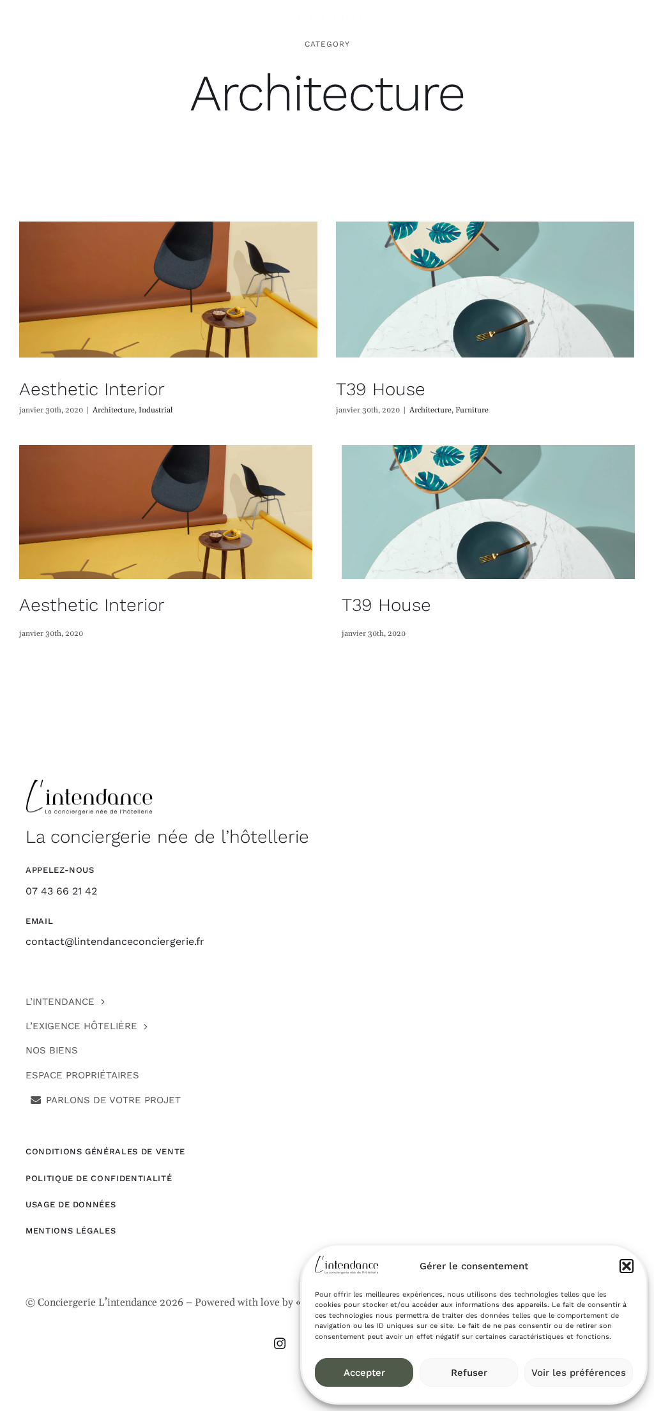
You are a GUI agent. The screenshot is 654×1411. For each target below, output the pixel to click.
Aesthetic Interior (92, 389)
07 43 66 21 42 (61, 891)
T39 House (380, 389)
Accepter (364, 1372)
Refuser (469, 1372)
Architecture (114, 410)
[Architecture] (168, 290)
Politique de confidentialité (99, 1178)
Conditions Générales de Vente (105, 1151)
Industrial (155, 410)
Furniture (472, 410)
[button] (626, 1266)
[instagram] (279, 1343)
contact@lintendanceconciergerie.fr (115, 941)
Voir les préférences (578, 1372)
